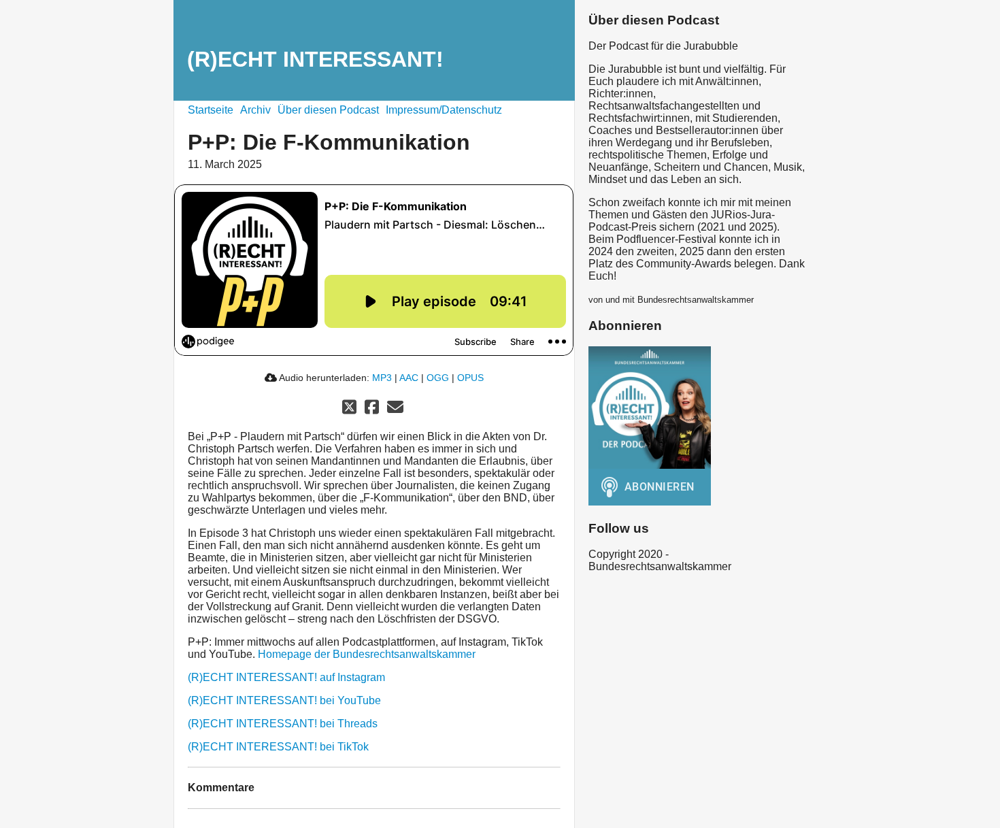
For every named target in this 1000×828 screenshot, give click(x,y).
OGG (438, 377)
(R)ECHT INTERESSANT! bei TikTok (278, 746)
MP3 (382, 377)
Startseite (210, 110)
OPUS (470, 377)
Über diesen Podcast (328, 110)
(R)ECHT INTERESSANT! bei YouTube (284, 700)
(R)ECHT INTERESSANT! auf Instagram (286, 677)
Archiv (255, 110)
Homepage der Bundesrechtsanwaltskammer (367, 654)
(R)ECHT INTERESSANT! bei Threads (283, 723)
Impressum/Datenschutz (444, 110)
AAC (408, 377)
